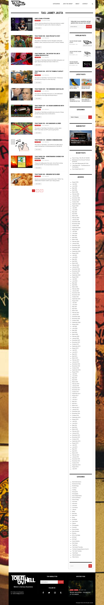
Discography (75, 493)
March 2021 (75, 310)
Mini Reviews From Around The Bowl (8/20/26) (86, 88)
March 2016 (75, 429)
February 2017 (75, 407)
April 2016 (74, 427)
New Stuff (74, 515)
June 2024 (74, 233)
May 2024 (74, 235)
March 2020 (75, 334)
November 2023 (76, 247)
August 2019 (75, 348)
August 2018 (75, 372)
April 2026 (74, 190)
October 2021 (75, 296)
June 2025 (74, 209)
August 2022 (75, 277)
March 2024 (75, 239)
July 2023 (74, 255)
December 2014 (76, 459)
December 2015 (76, 435)
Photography (75, 525)
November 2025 (76, 200)
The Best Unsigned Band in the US (80, 549)
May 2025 (74, 211)
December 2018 (76, 364)
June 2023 (74, 257)
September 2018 (76, 370)
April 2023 (74, 261)
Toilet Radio (37, 38)
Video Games (75, 557)
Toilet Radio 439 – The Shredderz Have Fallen (49, 89)
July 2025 (74, 207)
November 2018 (76, 366)
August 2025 (75, 205)
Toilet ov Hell (83, 602)
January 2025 (75, 219)
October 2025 (75, 202)
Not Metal (74, 519)
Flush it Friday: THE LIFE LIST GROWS (81, 158)
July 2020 (74, 326)
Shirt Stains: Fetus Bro (42, 18)
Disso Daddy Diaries (77, 495)
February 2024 (75, 241)
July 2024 (74, 231)
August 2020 (75, 324)
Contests (74, 487)
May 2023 (74, 259)
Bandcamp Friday (76, 483)
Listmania (74, 505)
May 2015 (74, 449)
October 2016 (75, 415)
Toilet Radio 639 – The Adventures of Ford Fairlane (86, 101)
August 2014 (75, 466)
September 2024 (76, 227)
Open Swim (75, 521)
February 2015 (75, 455)
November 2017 (76, 389)
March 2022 (75, 286)
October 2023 (75, 249)
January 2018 (75, 385)
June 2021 (74, 304)
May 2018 (74, 377)
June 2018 (74, 375)
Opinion (74, 523)
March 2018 (75, 381)
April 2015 (74, 451)
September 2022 (76, 275)
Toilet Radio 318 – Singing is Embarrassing (48, 140)
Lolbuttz (74, 509)
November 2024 (76, 223)
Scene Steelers (76, 541)
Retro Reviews (75, 531)
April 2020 (74, 332)
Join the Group (68, 4)
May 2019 (74, 354)
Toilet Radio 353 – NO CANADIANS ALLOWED (48, 123)
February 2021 (75, 312)
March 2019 (75, 358)
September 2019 (76, 346)
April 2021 (74, 308)
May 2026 (74, 188)
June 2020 (74, 328)
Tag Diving (74, 545)
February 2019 (75, 360)
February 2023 (75, 265)
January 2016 (75, 433)
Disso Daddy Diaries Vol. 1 (78, 169)
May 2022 (74, 283)
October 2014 (75, 463)
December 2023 (76, 245)
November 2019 (76, 342)
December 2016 (76, 411)
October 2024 (75, 225)
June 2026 (74, 186)
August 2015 (75, 443)
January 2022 (75, 290)
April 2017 (74, 403)
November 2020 (76, 318)
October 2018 (75, 368)
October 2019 (75, 344)
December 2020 (76, 316)
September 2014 (76, 464)
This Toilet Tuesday (77, 551)
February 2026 (75, 194)
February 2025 (75, 217)
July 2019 (74, 350)
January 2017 (75, 409)
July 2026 (74, 184)
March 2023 (75, 263)
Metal (73, 138)
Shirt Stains (37, 20)
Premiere (74, 527)
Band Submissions (76, 481)
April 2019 (74, 356)
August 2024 (75, 229)
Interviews (74, 503)
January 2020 (75, 338)
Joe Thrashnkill (46, 38)
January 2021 (75, 314)
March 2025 (75, 215)
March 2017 (75, 405)
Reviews (74, 533)
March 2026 (75, 192)
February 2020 (75, 336)
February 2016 (75, 431)
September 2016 (76, 417)
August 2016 (75, 419)
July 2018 (74, 374)
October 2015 (75, 439)
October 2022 (75, 273)
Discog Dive (75, 491)
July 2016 (74, 421)
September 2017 (76, 393)
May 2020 (74, 330)
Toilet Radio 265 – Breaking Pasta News (47, 174)
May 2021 (74, 306)
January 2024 (75, 243)
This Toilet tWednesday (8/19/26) (80, 163)
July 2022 (74, 279)
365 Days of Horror (46, 20)
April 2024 (74, 237)
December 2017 (76, 387)
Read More (38, 28)
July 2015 (74, 445)
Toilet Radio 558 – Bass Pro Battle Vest (47, 36)
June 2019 (74, 352)
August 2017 (75, 395)
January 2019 (75, 362)
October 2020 (75, 320)
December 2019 (76, 340)
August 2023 (75, 253)
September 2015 (76, 441)
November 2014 (76, 461)
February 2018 (75, 383)
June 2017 (74, 399)
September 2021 (76, 298)
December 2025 (76, 198)
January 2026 (75, 196)
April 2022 (74, 285)
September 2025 (76, 203)
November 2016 (76, 413)
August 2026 (75, 182)
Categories (56, 4)
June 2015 (74, 447)
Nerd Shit (74, 513)
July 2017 (74, 397)
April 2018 (74, 379)
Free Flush (74, 501)
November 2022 (76, 271)
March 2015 (75, 453)
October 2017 (75, 391)
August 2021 (75, 300)
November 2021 (76, 294)
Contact (85, 4)
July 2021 (74, 302)
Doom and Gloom (76, 497)
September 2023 (76, 251)
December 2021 (76, 292)
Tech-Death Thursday (77, 547)
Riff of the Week (76, 535)
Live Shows (75, 507)
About (77, 4)
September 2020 (76, 322)
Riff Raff (74, 537)
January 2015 (75, 457)
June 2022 (74, 281)
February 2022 (75, 288)
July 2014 (74, 468)
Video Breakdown (76, 555)
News (77, 138)
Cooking (74, 489)
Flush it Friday (75, 499)
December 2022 (76, 269)
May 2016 (74, 425)
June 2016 (74, 423)
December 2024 (76, 221)
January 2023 (75, 267)
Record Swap (75, 529)
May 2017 (74, 401)
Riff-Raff (74, 539)
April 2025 (74, 213)
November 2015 (76, 437)
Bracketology (75, 485)
